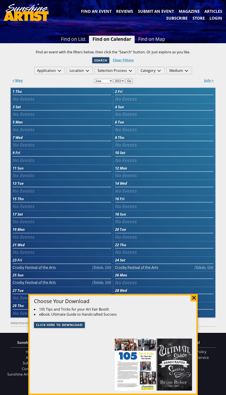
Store (198, 18)
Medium (176, 70)
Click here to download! (59, 325)
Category (148, 70)
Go (129, 81)
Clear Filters (123, 60)
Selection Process (112, 70)
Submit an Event (156, 11)
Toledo (98, 267)
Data (221, 391)
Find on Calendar (111, 39)
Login (215, 18)
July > (209, 81)
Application (46, 70)
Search (100, 60)
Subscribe (177, 18)
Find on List (73, 39)
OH (107, 267)
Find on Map (151, 39)
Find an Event (96, 11)
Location (77, 70)
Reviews (124, 11)
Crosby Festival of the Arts (34, 267)
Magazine (189, 11)
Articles (213, 11)
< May (17, 81)
